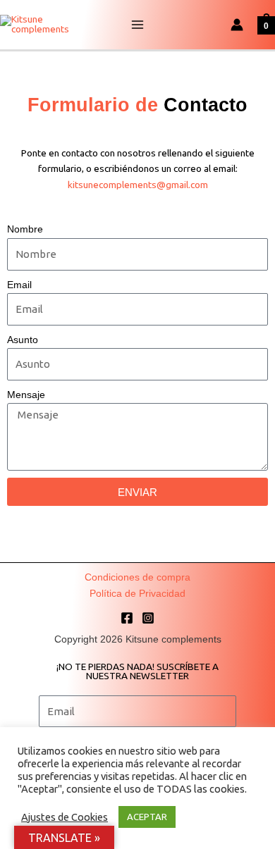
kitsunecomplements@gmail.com (138, 184)
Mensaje (26, 395)
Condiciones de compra (137, 577)
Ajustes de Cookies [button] (64, 817)
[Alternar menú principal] (137, 25)
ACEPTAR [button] (147, 817)
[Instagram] (148, 618)
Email (19, 285)
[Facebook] (127, 618)
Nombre (25, 229)
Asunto (22, 340)
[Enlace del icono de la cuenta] (237, 24)
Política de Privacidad (137, 593)
